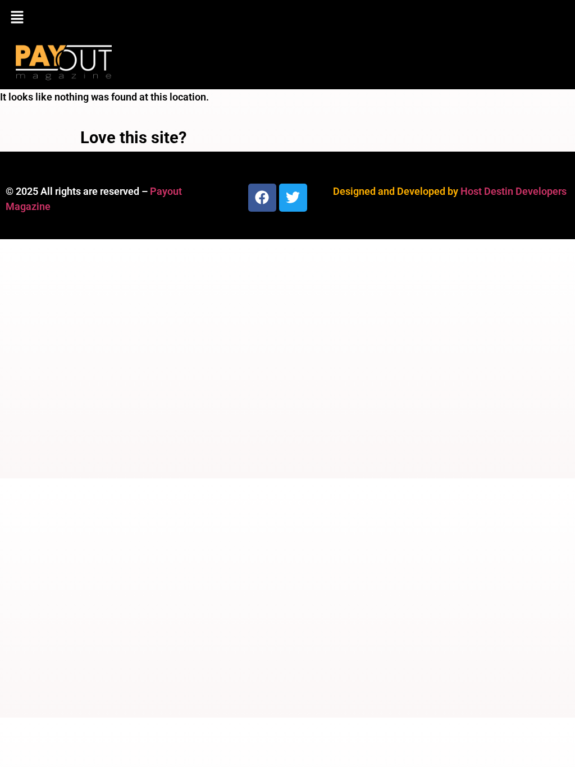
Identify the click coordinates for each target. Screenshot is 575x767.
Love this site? (133, 137)
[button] (287, 18)
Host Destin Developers (513, 191)
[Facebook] (262, 198)
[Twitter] (293, 198)
